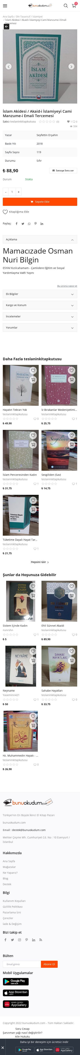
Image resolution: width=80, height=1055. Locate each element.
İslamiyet (38, 16)
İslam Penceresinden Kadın (20, 474)
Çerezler (8, 918)
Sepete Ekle (42, 201)
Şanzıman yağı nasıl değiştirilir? (22, 1032)
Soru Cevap (22, 1028)
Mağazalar (9, 867)
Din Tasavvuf (23, 16)
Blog (5, 878)
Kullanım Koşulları (14, 901)
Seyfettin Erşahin (47, 135)
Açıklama (11, 239)
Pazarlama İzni (12, 912)
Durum (7, 179)
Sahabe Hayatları (52, 690)
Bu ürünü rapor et (67, 286)
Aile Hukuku (22, 1036)
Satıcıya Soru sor (64, 170)
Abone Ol (49, 964)
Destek (7, 884)
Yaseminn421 (11, 695)
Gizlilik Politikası (13, 906)
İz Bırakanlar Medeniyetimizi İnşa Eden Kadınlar (59, 409)
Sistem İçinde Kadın (15, 625)
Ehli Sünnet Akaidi (52, 625)
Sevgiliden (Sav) (51, 474)
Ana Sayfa (8, 16)
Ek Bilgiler (12, 294)
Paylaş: (7, 223)
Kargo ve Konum (16, 305)
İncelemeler (13, 316)
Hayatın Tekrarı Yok (15, 409)
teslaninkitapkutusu (23, 121)
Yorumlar (11, 327)
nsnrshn (8, 630)
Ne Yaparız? (10, 872)
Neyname (9, 690)
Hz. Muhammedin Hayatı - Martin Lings (21, 755)
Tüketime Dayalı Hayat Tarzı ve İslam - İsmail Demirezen (21, 539)
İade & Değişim (12, 924)
